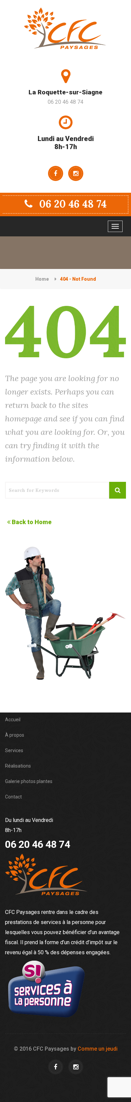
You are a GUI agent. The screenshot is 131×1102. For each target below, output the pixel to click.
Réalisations (18, 766)
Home (42, 279)
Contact (13, 796)
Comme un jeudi (98, 1049)
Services (14, 750)
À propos (14, 735)
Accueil (12, 719)
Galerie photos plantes (28, 781)
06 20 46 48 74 (72, 203)
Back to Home (31, 521)
